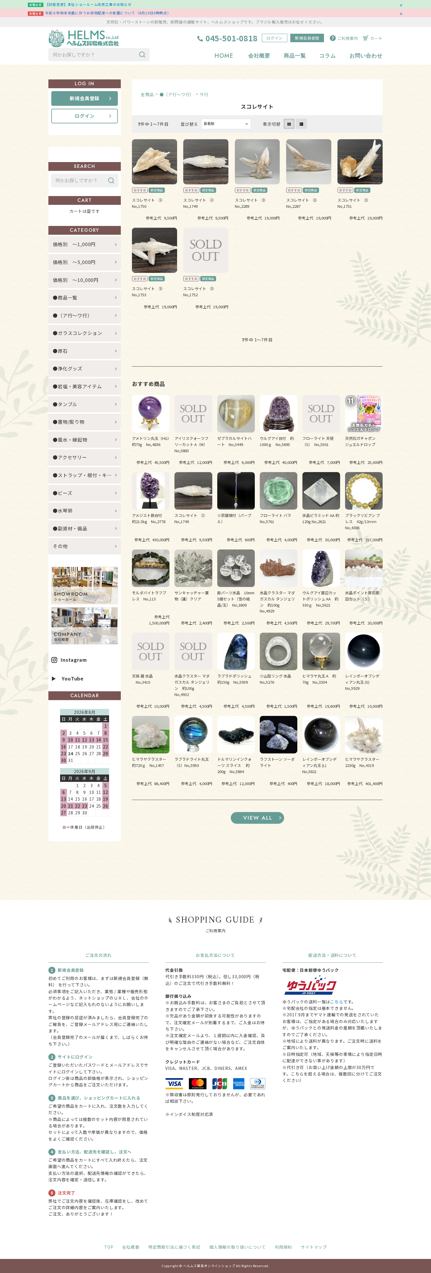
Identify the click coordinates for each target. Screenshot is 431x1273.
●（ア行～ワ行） (176, 94)
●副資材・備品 (70, 528)
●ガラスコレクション (77, 332)
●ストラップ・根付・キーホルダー (87, 475)
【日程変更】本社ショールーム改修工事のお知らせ (88, 4)
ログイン (275, 38)
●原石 (60, 350)
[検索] (142, 55)
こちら (336, 1002)
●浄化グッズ (67, 368)
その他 (60, 545)
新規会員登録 (307, 38)
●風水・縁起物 (70, 439)
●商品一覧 (67, 297)
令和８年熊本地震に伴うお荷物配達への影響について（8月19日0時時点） (108, 12)
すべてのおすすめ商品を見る (257, 818)
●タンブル (65, 404)
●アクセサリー (70, 457)
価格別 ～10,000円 (76, 279)
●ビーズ (62, 492)
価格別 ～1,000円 (74, 244)
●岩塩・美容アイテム (77, 386)
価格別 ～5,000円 (74, 262)
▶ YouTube (67, 678)
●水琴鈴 (62, 510)
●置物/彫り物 (68, 421)
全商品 (147, 94)
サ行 (204, 94)
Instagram (74, 659)
